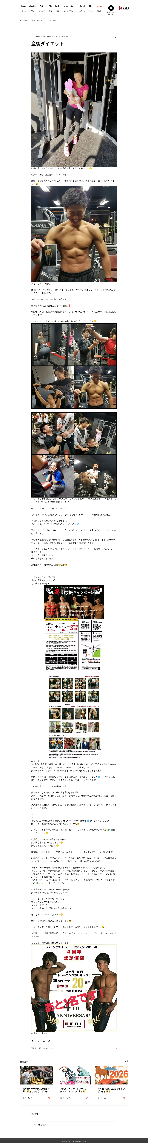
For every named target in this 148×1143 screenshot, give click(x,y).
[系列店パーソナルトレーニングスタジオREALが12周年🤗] (74, 1075)
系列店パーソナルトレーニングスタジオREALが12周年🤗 (73, 1090)
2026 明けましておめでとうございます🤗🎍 (111, 1090)
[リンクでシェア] (49, 1041)
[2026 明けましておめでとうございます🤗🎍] (111, 1075)
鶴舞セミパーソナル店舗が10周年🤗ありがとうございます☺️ (36, 1090)
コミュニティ (51, 21)
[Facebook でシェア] (32, 1041)
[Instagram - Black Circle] (111, 8)
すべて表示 (124, 1061)
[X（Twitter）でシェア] (38, 1041)
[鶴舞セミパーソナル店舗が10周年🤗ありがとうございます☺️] (36, 1075)
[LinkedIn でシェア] (44, 1041)
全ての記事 (24, 21)
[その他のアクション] (115, 36)
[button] (125, 21)
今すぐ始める (37, 21)
